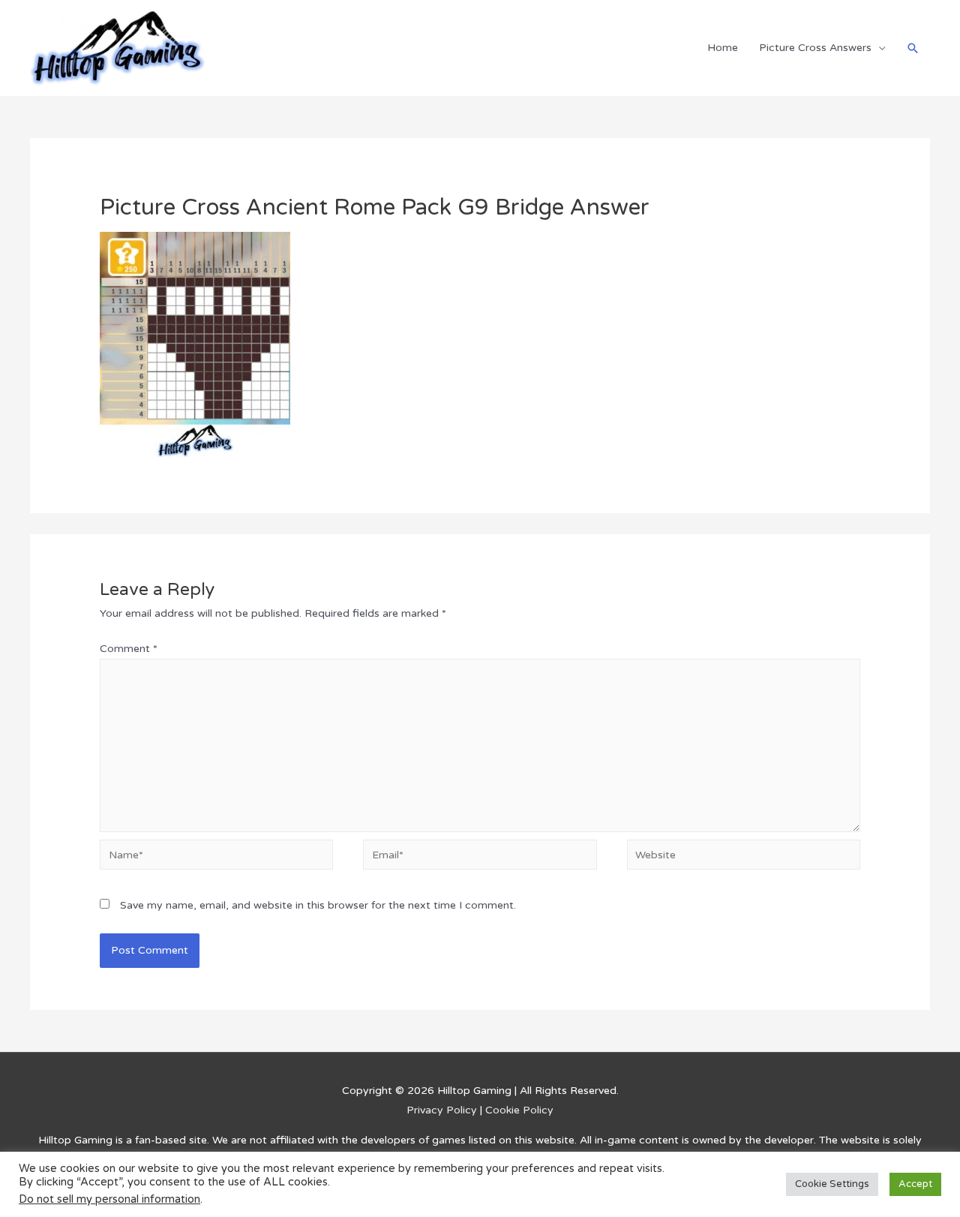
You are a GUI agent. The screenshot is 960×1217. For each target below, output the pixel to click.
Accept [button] (915, 1184)
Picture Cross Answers (815, 47)
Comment (129, 648)
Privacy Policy (441, 1110)
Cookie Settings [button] (832, 1184)
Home (722, 47)
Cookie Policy (519, 1110)
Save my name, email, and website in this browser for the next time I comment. (318, 905)
